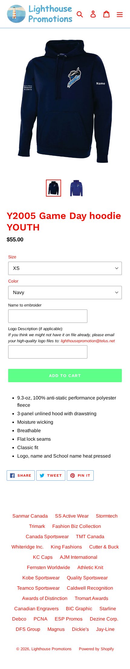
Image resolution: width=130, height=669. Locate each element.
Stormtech (107, 515)
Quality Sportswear (87, 577)
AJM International (78, 557)
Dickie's (80, 629)
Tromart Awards (91, 598)
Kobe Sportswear (41, 577)
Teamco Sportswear (38, 588)
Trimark (37, 526)
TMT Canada (90, 536)
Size (12, 256)
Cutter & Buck (104, 546)
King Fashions (66, 546)
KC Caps (43, 557)
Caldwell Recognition (90, 588)
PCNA (40, 618)
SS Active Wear (72, 515)
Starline (107, 608)
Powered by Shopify (96, 649)
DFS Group (28, 629)
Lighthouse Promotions (51, 649)
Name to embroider (24, 305)
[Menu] (119, 14)
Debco (19, 618)
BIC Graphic (79, 608)
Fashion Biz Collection (76, 526)
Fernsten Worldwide (48, 567)
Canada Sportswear (47, 536)
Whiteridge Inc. (27, 546)
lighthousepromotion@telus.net (88, 341)
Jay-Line (105, 629)
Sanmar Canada (30, 515)
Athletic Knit (90, 567)
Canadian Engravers (36, 608)
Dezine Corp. (104, 618)
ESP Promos (69, 618)
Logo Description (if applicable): (61, 334)
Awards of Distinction (44, 598)
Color (13, 281)
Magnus (56, 629)
